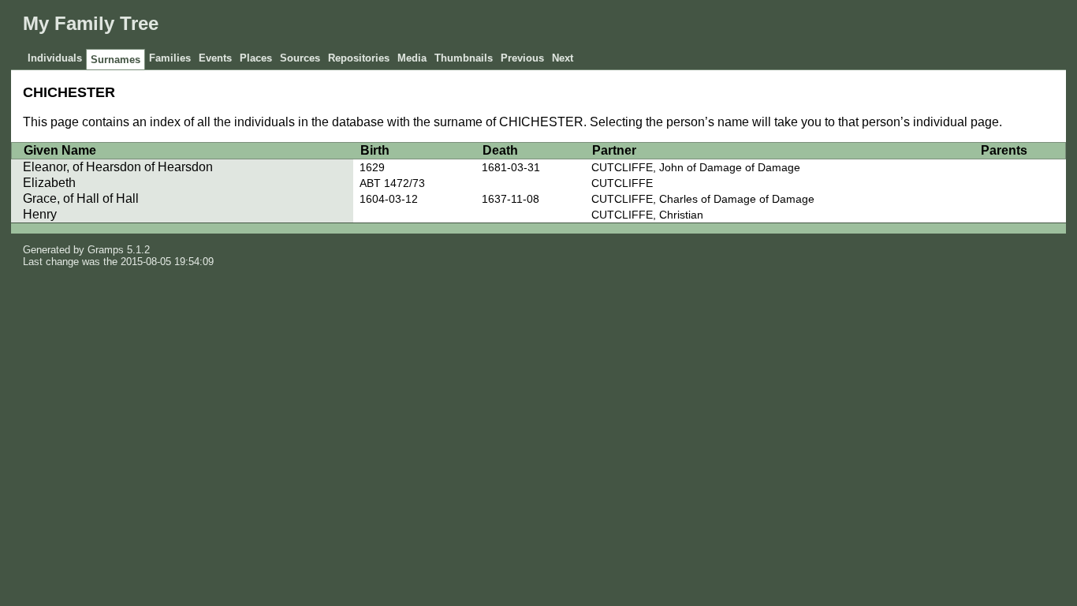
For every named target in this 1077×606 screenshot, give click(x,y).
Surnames (115, 59)
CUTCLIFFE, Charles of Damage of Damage (702, 199)
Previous (522, 58)
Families (170, 58)
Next (562, 58)
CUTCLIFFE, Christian (647, 214)
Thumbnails (463, 58)
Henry (40, 214)
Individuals (55, 58)
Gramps (106, 250)
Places (256, 58)
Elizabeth (49, 182)
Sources (300, 58)
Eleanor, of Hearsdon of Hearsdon (118, 167)
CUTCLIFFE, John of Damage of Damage (695, 167)
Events (215, 58)
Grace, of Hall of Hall (81, 198)
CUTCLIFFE (622, 183)
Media (412, 58)
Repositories (358, 58)
